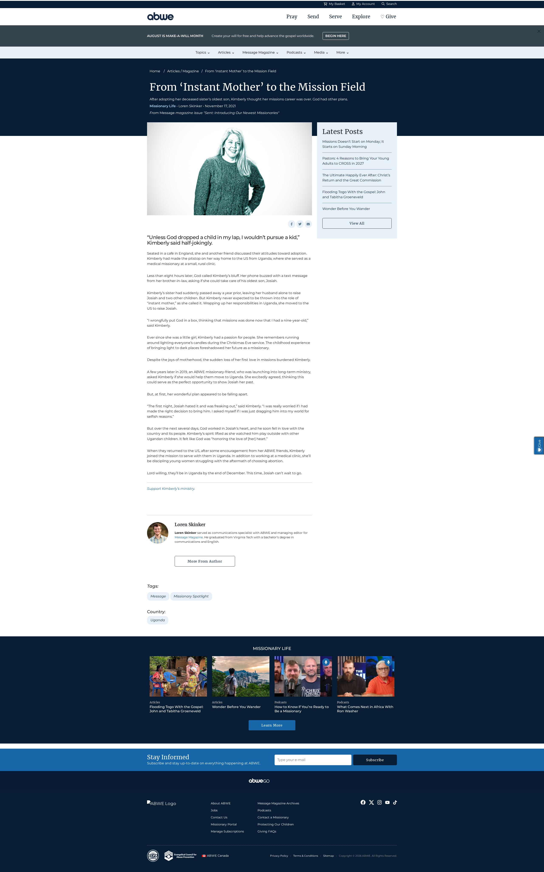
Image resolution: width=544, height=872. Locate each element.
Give (539, 443)
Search (391, 4)
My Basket (336, 4)
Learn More (272, 725)
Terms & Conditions (305, 855)
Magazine (191, 71)
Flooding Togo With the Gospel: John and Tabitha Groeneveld (176, 709)
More (340, 52)
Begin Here (335, 36)
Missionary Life (163, 106)
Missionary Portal (224, 824)
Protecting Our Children (276, 824)
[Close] (539, 31)
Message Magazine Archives (278, 803)
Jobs (214, 810)
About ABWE (221, 803)
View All (357, 223)
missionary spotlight (191, 596)
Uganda (157, 620)
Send (313, 17)
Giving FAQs (267, 831)
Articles (224, 52)
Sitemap (328, 855)
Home (155, 71)
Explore (361, 17)
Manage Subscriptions (227, 831)
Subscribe (375, 760)
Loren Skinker (190, 106)
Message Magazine (258, 52)
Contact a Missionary (273, 817)
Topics (201, 52)
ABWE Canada (216, 856)
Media (319, 52)
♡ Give (388, 17)
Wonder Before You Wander (346, 209)
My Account (365, 4)
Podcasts (294, 52)
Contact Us (219, 817)
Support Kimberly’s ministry (170, 489)
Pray (291, 17)
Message (158, 596)
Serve (335, 17)
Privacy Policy (279, 855)
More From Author (205, 561)
